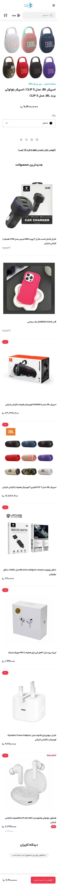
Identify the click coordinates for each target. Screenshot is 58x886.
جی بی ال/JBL (35, 84)
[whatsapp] (21, 140)
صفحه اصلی (50, 84)
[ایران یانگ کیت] (29, 5)
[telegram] (26, 140)
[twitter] (32, 140)
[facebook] (37, 140)
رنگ (54, 116)
